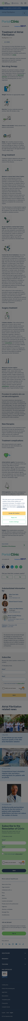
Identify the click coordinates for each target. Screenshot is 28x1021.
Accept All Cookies (14, 513)
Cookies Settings (14, 521)
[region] (14, 511)
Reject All (14, 517)
